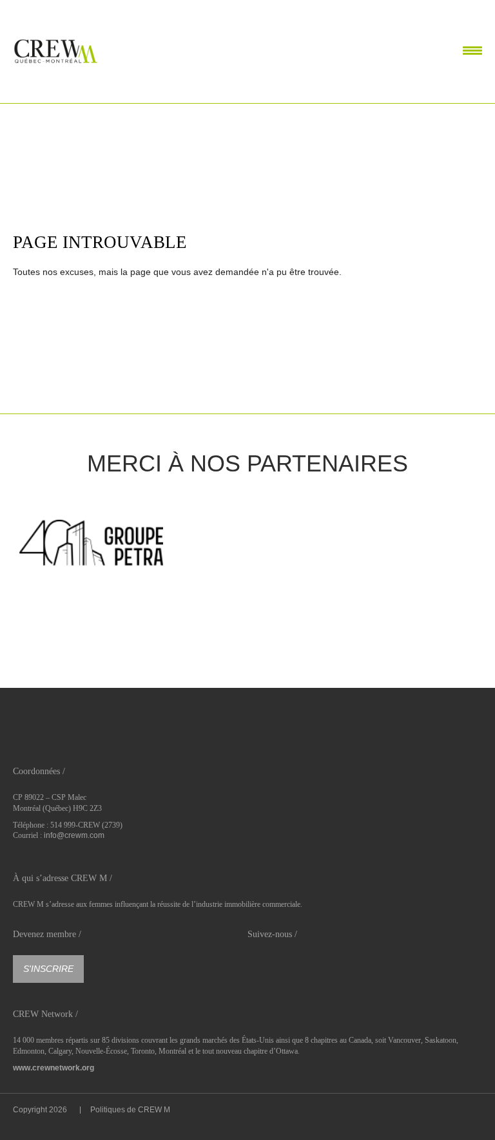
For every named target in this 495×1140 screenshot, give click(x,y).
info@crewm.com (74, 835)
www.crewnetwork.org (53, 1068)
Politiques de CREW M (130, 1110)
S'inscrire (48, 969)
